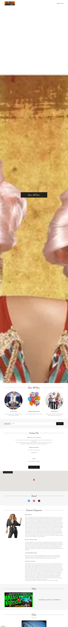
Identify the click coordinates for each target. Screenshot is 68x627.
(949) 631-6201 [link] (60, 3)
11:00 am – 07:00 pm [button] (35, 461)
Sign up (60, 423)
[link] (9, 3)
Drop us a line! (34, 467)
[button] (39, 461)
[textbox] (33, 423)
